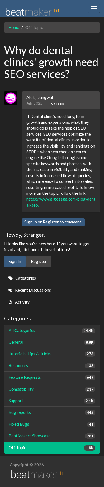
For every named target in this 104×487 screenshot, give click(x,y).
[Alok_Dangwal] (13, 98)
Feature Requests (51, 377)
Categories (25, 277)
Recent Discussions (32, 290)
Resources (51, 365)
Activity (22, 301)
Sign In (30, 221)
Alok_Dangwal (39, 97)
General (51, 341)
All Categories (51, 330)
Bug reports (51, 412)
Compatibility (51, 388)
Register (51, 221)
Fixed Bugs (51, 424)
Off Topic (57, 103)
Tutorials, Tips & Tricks (51, 353)
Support (51, 400)
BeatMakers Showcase (51, 435)
